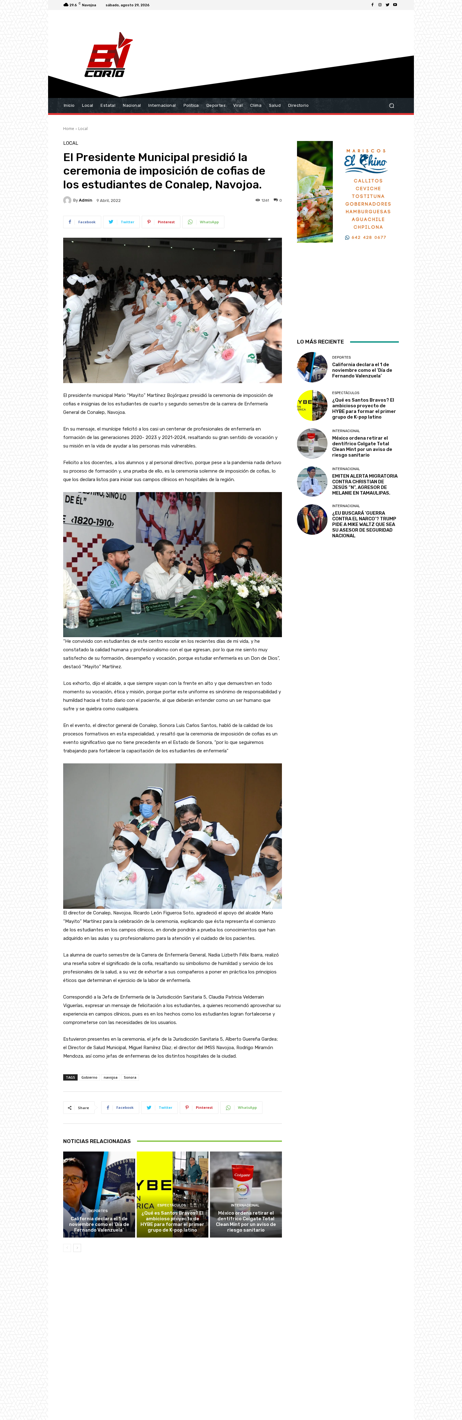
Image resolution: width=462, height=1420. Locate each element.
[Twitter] (387, 5)
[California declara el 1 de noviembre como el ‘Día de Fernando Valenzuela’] (99, 1195)
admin (85, 200)
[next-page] (77, 1248)
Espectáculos (171, 1205)
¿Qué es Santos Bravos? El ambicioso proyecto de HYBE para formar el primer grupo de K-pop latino (172, 1221)
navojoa (111, 1077)
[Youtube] (395, 5)
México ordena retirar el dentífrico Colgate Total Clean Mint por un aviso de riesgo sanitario (246, 1221)
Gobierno (89, 1077)
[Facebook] (372, 5)
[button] (391, 105)
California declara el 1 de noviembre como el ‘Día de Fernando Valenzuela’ (99, 1224)
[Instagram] (380, 5)
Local (83, 128)
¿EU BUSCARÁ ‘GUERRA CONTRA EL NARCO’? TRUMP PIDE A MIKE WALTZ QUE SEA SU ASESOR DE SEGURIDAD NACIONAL (364, 524)
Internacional (245, 1205)
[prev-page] (67, 1248)
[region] (348, 231)
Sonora (130, 1077)
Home (68, 128)
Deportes (98, 1211)
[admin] (68, 200)
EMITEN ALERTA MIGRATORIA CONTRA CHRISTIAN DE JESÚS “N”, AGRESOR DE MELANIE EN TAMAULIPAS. (365, 484)
